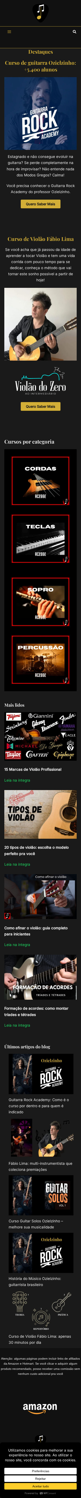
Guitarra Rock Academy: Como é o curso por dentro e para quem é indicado (39, 1106)
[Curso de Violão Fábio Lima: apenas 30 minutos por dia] (41, 1310)
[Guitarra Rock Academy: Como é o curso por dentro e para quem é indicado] (41, 1074)
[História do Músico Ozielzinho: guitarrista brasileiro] (41, 1253)
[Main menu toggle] (9, 32)
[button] (75, 32)
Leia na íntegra (17, 780)
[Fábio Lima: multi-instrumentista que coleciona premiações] (41, 1138)
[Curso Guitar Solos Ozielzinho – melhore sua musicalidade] (41, 1195)
